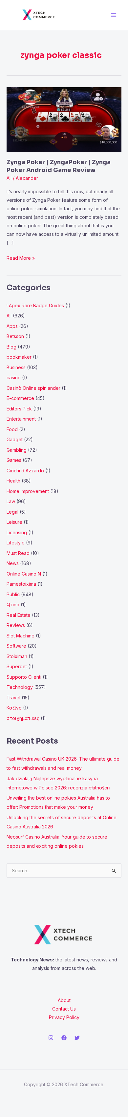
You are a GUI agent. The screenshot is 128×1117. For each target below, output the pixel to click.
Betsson (15, 336)
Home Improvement (28, 491)
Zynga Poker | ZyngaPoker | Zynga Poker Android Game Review (59, 166)
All (9, 178)
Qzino (13, 604)
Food (12, 429)
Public (13, 594)
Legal (12, 512)
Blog (11, 347)
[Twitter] (77, 1037)
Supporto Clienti (24, 677)
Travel (13, 697)
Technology (20, 687)
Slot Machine (20, 635)
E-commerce (20, 398)
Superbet (17, 666)
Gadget (15, 439)
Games (14, 460)
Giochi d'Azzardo (25, 470)
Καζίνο (14, 707)
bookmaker (19, 357)
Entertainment (21, 419)
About (64, 1000)
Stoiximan (17, 656)
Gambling (17, 450)
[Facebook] (64, 1037)
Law (11, 501)
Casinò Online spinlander (33, 388)
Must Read (18, 553)
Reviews (16, 625)
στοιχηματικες (23, 718)
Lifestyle (16, 542)
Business (16, 367)
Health (13, 480)
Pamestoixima (21, 584)
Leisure (14, 522)
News (13, 563)
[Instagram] (50, 1037)
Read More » (21, 257)
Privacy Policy (64, 1017)
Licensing (17, 532)
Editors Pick (19, 408)
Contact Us (64, 1009)
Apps (12, 326)
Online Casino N (24, 574)
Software (16, 646)
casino (14, 377)
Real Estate (19, 615)
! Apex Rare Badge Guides (35, 305)
